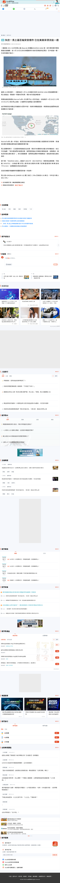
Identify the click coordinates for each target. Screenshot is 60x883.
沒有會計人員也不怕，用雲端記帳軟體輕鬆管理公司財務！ (9, 321)
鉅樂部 (25, 876)
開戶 (57, 645)
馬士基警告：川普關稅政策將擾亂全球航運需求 (14, 226)
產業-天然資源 (9, 665)
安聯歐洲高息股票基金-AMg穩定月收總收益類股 (13, 656)
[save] (46, 9)
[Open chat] (57, 9)
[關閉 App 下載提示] (1, 2)
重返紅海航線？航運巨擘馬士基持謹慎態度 (13, 221)
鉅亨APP (15, 876)
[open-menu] (1, 5)
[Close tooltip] (55, 12)
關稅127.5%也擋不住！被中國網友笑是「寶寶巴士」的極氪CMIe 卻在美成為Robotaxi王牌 (50, 321)
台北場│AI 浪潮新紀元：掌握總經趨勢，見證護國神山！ (23, 566)
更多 (56, 376)
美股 (4, 35)
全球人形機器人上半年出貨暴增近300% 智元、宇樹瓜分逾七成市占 (50, 302)
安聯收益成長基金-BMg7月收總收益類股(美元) (13, 643)
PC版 (10, 876)
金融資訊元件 (42, 876)
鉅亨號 (20, 876)
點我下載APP (19, 185)
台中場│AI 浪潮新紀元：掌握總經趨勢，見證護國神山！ (23, 559)
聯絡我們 (49, 876)
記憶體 (7, 733)
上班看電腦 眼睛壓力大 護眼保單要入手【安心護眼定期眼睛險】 (29, 321)
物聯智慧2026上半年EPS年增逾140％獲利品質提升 (9, 302)
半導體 (7, 742)
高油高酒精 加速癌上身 (28, 301)
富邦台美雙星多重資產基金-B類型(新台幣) (12, 650)
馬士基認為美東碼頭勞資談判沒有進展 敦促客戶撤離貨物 (17, 218)
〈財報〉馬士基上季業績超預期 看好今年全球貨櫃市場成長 (17, 223)
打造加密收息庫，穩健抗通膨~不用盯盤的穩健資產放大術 (22, 573)
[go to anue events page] (53, 5)
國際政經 (9, 35)
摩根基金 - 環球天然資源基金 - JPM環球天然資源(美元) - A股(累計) (18, 663)
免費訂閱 (55, 855)
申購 (57, 651)
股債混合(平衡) (9, 646)
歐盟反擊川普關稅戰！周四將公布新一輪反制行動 (42, 277)
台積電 (7, 737)
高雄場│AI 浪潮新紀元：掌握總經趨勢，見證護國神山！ (23, 580)
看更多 (56, 236)
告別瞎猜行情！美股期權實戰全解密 (14, 182)
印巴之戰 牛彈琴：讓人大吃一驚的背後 (13, 277)
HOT (8, 559)
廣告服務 (35, 876)
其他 (7, 659)
